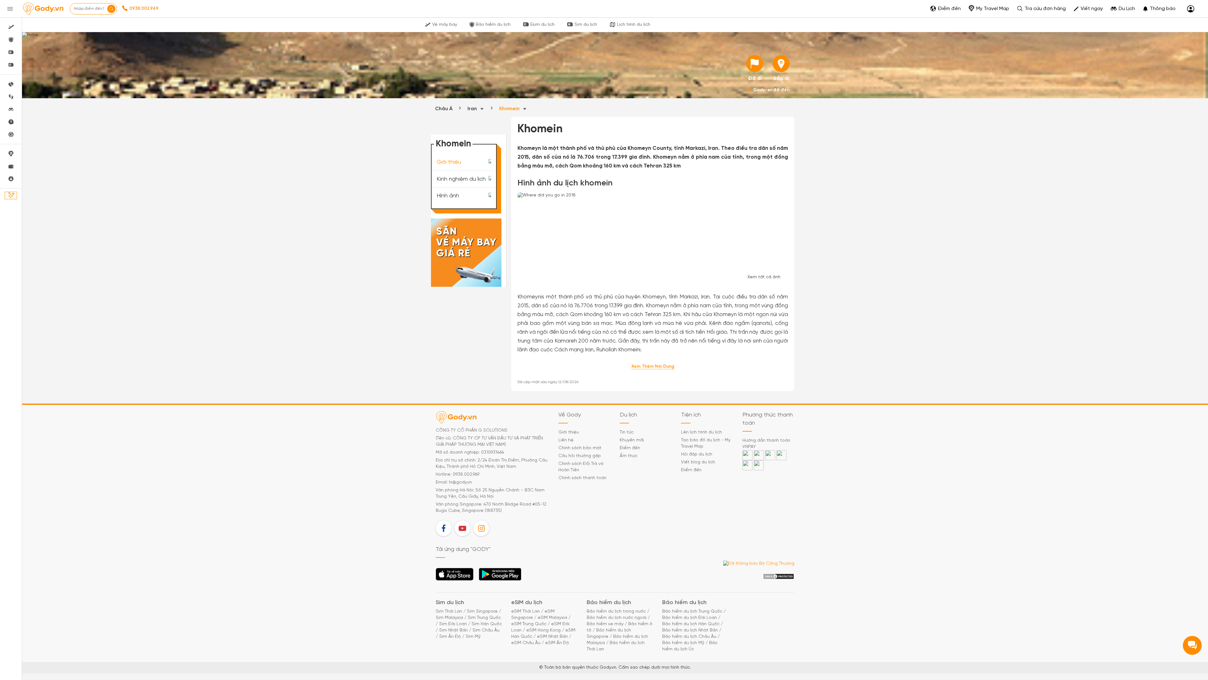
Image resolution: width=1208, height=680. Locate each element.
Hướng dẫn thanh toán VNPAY (766, 443)
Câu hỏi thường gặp (579, 456)
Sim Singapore (482, 611)
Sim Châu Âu (486, 630)
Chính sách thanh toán (582, 478)
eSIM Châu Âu (525, 643)
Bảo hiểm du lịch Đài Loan (689, 617)
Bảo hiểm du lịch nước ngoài (616, 617)
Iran (472, 108)
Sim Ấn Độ (450, 636)
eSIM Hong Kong (543, 630)
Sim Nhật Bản (453, 630)
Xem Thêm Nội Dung (652, 366)
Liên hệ (565, 440)
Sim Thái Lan (449, 611)
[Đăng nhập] (1190, 9)
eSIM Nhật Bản (552, 636)
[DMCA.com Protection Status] (778, 576)
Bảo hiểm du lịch (493, 24)
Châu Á (443, 108)
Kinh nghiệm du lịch (461, 179)
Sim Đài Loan (453, 624)
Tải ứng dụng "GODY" (454, 576)
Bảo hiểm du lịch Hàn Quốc (690, 624)
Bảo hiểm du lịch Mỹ (683, 643)
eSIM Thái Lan (525, 611)
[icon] (754, 63)
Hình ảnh (448, 196)
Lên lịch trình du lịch (701, 432)
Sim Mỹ (473, 636)
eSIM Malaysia (552, 617)
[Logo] (43, 9)
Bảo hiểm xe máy (605, 624)
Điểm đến (630, 448)
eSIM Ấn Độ (557, 643)
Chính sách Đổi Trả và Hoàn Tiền (580, 467)
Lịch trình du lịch (633, 24)
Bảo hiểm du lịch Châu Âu (689, 636)
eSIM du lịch (526, 603)
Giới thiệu (449, 162)
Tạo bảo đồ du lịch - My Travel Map (705, 443)
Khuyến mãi (632, 440)
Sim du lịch (585, 24)
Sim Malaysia (449, 617)
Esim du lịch (542, 24)
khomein (510, 108)
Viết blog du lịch (698, 462)
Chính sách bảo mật (579, 448)
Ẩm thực (628, 456)
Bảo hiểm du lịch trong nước (616, 611)
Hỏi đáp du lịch (696, 454)
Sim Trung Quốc (484, 617)
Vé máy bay (444, 24)
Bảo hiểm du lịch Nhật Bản (690, 630)
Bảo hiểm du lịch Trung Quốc (692, 611)
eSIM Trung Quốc (528, 624)
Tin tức (627, 432)
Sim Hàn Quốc (487, 624)
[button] (1159, 8)
